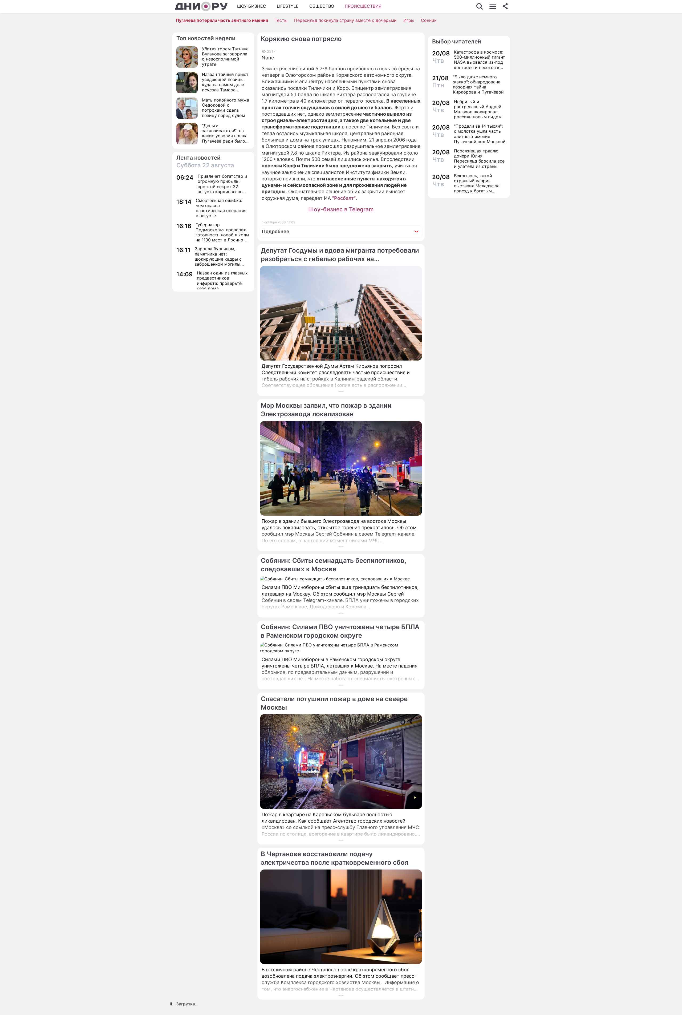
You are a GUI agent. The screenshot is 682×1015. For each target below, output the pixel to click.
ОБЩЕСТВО (321, 6)
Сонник (429, 20)
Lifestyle (288, 6)
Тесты (281, 20)
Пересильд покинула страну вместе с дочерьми (345, 20)
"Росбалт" (344, 198)
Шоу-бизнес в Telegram (341, 209)
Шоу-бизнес (251, 6)
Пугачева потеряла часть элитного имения (222, 20)
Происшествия (363, 6)
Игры (408, 20)
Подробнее (275, 231)
